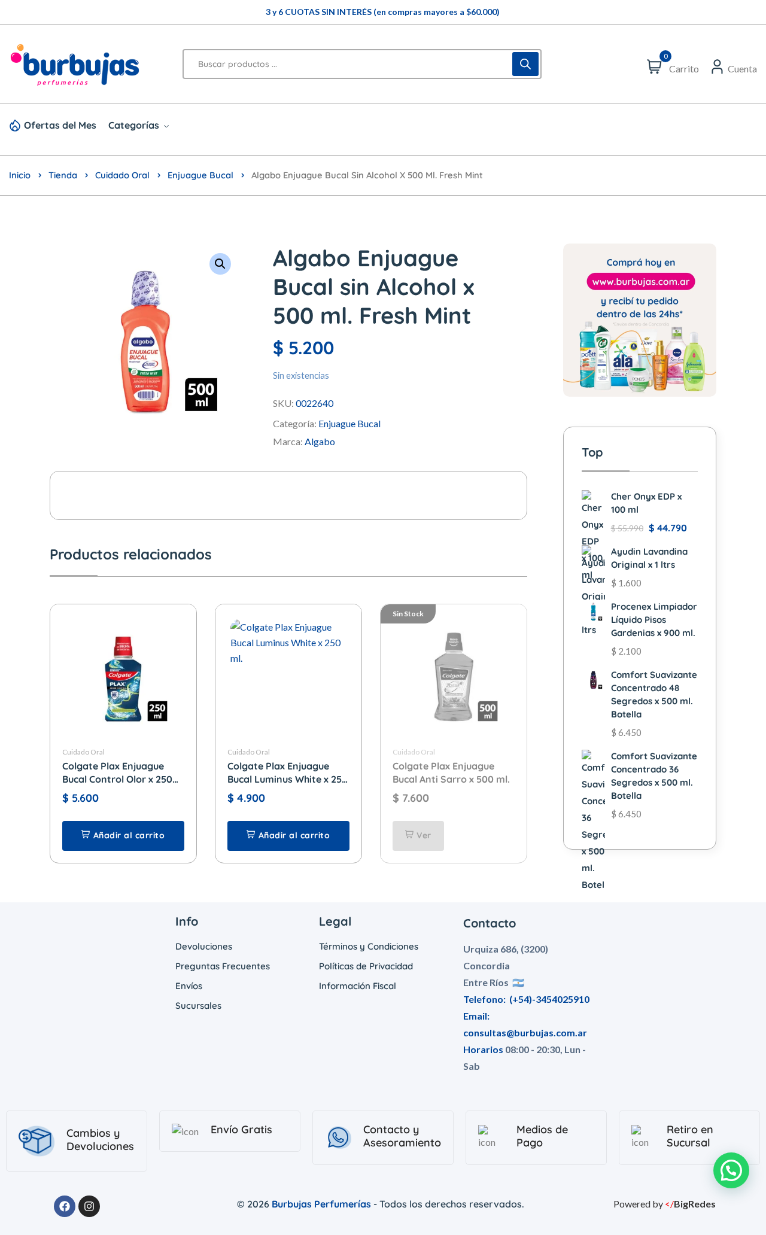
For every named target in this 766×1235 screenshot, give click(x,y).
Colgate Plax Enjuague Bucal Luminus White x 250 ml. (287, 773)
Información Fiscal (357, 985)
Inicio (20, 175)
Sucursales (198, 1005)
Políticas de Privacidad (366, 966)
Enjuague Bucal (200, 175)
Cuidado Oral (122, 175)
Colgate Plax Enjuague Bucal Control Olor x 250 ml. (117, 773)
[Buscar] (525, 64)
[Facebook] (64, 1206)
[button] (220, 264)
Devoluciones (203, 946)
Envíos (188, 985)
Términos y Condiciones (368, 946)
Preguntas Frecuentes (222, 966)
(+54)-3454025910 (549, 999)
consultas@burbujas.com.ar (525, 1032)
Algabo (320, 441)
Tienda (62, 175)
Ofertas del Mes (60, 125)
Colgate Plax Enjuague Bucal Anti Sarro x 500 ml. (451, 772)
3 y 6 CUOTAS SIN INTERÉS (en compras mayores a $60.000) (383, 12)
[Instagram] (89, 1206)
